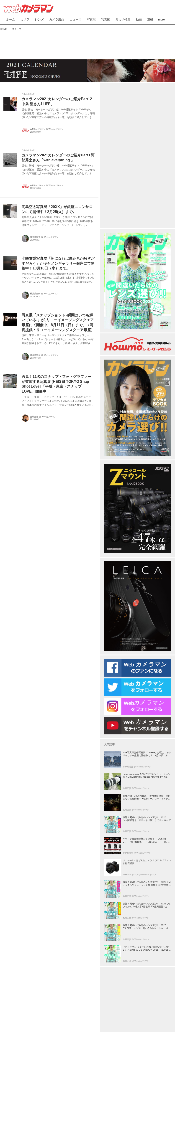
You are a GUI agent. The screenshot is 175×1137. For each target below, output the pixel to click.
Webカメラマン (56, 129)
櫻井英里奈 (35, 237)
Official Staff (28, 94)
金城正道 (34, 417)
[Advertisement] (87, 44)
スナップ (15, 73)
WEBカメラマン (37, 129)
